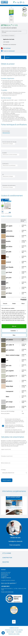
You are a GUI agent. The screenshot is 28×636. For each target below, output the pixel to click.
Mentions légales (10, 632)
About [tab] (22, 303)
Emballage (3, 469)
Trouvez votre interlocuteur (7, 592)
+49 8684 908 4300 (15, 537)
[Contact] (18, 2)
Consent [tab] (5, 303)
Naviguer (8, 57)
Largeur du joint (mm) (6, 449)
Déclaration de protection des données (14, 630)
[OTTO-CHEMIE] (4, 2)
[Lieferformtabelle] (6, 206)
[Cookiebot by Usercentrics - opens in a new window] (20, 300)
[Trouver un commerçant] (14, 2)
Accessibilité (18, 632)
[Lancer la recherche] (23, 2)
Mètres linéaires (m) (5, 463)
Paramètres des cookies (14, 634)
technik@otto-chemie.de (15, 541)
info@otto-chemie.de (6, 577)
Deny (14, 335)
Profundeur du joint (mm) (6, 456)
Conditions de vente (14, 628)
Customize (13, 330)
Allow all (14, 326)
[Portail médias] (16, 2)
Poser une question (14, 545)
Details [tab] (14, 303)
